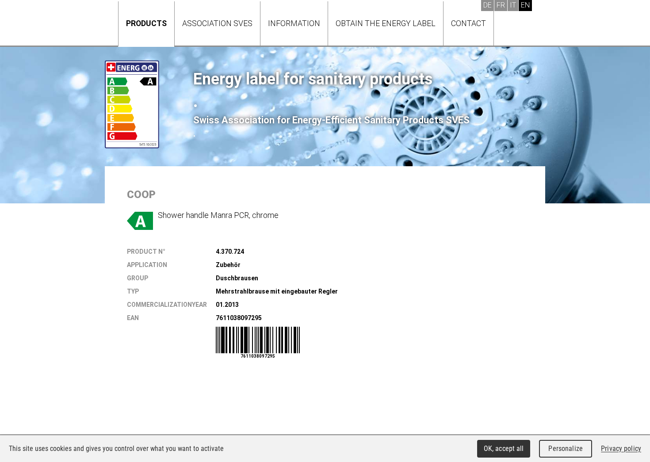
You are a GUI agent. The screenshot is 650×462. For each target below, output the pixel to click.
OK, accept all (504, 448)
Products (146, 23)
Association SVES (217, 23)
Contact (468, 23)
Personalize (565, 448)
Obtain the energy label (386, 23)
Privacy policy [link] (621, 448)
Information (294, 23)
